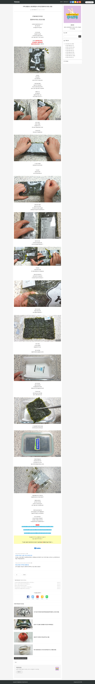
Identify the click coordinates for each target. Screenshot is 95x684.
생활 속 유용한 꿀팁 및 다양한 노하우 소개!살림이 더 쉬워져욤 (27, 669)
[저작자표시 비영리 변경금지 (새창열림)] (28, 574)
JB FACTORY (80, 682)
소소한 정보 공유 (69, 43)
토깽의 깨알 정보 (34, 9)
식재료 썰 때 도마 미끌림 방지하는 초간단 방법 (22, 588)
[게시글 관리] (20, 575)
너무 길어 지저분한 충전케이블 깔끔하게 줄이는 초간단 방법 (24, 582)
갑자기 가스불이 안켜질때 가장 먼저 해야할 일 (43, 624)
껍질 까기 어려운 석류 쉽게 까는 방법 (20, 585)
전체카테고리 (65, 1)
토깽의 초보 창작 (70, 57)
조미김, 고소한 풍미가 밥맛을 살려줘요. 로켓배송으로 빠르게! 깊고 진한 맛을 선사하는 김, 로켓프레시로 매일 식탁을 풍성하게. (37, 558)
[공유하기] (18, 575)
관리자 (61, 1)
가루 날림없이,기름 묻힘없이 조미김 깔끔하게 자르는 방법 (37, 6)
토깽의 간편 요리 (70, 54)
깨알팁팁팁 (17, 2)
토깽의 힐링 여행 (70, 50)
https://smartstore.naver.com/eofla (22, 563)
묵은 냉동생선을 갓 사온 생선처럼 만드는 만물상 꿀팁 (23, 587)
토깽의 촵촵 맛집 (70, 52)
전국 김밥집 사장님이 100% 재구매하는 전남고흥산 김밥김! (27, 566)
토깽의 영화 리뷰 (70, 48)
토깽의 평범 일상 (70, 45)
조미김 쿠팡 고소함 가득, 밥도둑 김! (23, 555)
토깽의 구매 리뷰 (70, 47)
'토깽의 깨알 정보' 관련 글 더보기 (21, 658)
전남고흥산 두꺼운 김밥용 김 (22, 565)
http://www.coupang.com (20, 553)
